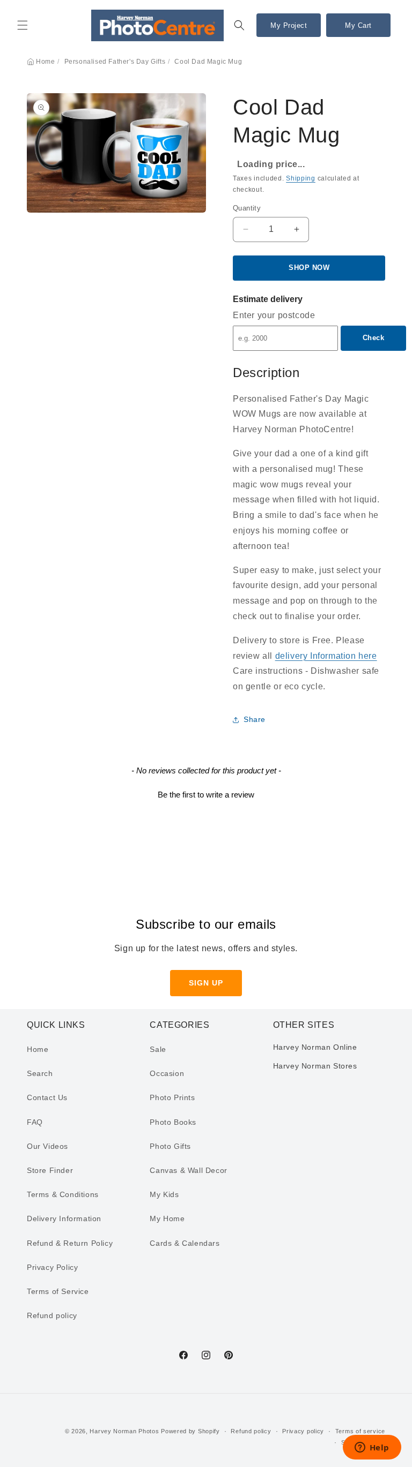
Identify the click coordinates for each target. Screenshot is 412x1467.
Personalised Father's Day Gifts (115, 61)
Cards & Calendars (184, 1243)
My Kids (164, 1194)
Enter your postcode (274, 315)
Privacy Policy (52, 1267)
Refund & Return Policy (70, 1243)
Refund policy (52, 1315)
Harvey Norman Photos (124, 1431)
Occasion (167, 1073)
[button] (22, 25)
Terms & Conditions (63, 1194)
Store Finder (50, 1170)
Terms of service (360, 1431)
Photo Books (173, 1122)
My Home (167, 1218)
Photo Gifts (170, 1146)
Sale (158, 1049)
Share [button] (255, 719)
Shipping (300, 178)
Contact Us (47, 1097)
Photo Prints (172, 1097)
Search (40, 1073)
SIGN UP (206, 983)
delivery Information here (326, 655)
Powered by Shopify (190, 1431)
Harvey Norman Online (315, 1047)
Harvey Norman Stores (315, 1066)
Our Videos (47, 1146)
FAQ (35, 1122)
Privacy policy (303, 1431)
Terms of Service (58, 1291)
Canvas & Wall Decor (188, 1170)
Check (374, 338)
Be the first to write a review (206, 794)
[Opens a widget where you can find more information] (371, 1448)
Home (45, 61)
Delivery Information (64, 1218)
